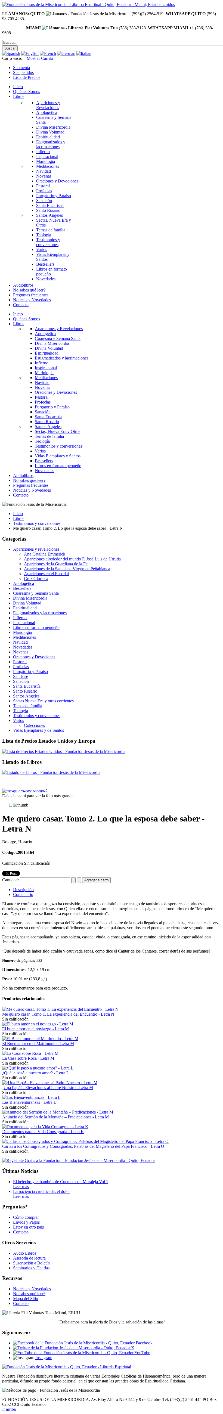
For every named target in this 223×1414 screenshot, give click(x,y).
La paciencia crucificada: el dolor (41, 1191)
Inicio (18, 513)
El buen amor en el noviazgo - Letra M (35, 1029)
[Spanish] (11, 53)
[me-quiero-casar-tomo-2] (25, 791)
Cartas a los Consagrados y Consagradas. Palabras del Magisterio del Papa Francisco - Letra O (83, 1146)
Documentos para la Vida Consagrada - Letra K (43, 1131)
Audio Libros (24, 1253)
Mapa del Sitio (25, 1298)
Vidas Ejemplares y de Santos (38, 730)
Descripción (23, 889)
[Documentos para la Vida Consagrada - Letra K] (45, 1126)
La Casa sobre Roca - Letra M (28, 1058)
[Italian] (83, 53)
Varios (18, 720)
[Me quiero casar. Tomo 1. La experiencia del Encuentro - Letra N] (60, 1009)
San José (20, 676)
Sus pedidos (23, 72)
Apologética (23, 583)
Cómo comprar (26, 1217)
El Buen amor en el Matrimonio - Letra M (38, 1043)
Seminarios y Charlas (31, 1268)
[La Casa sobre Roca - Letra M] (30, 1053)
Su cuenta (21, 67)
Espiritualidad (25, 608)
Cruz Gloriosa (36, 578)
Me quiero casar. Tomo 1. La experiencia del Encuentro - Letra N (58, 1014)
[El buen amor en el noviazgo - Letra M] (37, 1024)
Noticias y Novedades (32, 1288)
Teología (20, 710)
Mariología (22, 632)
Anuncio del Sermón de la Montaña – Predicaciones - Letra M (55, 1117)
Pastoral (20, 661)
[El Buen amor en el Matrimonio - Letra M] (40, 1038)
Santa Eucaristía (27, 686)
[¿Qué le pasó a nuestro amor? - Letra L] (37, 1068)
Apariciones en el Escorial (46, 573)
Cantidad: (11, 879)
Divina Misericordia (30, 598)
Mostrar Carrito (40, 58)
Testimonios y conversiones (36, 523)
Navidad (20, 642)
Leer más (21, 1186)
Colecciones (34, 725)
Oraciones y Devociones (34, 657)
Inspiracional (24, 622)
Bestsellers (22, 588)
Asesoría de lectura (29, 1258)
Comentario (23, 894)
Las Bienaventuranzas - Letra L (29, 1102)
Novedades (22, 647)
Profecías (21, 666)
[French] (48, 53)
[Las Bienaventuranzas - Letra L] (31, 1097)
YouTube (142, 1352)
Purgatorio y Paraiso (30, 671)
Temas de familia (27, 705)
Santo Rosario (25, 691)
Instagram (43, 1357)
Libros (18, 518)
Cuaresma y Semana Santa (36, 593)
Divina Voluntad (27, 603)
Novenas (20, 652)
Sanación (21, 681)
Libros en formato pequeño (36, 627)
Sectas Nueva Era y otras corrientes (43, 701)
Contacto (21, 1232)
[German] (66, 53)
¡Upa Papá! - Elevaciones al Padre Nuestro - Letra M (47, 1087)
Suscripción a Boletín (31, 1263)
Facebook (144, 1343)
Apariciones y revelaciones (36, 549)
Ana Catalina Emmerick (44, 554)
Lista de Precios (26, 77)
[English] (30, 53)
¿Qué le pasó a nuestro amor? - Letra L (35, 1073)
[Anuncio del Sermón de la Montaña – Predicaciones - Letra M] (57, 1112)
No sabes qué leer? (29, 1293)
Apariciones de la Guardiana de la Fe (56, 564)
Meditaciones (24, 637)
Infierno (20, 617)
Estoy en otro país (28, 1227)
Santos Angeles (26, 696)
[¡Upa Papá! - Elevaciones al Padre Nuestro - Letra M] (49, 1082)
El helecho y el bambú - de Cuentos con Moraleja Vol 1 (60, 1181)
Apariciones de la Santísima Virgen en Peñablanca (67, 568)
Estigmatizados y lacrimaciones (40, 612)
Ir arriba (9, 1409)
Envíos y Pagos (26, 1222)
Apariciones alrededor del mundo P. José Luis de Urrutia (72, 559)
